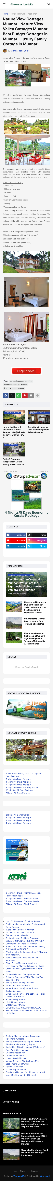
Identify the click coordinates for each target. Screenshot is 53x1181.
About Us (24, 1171)
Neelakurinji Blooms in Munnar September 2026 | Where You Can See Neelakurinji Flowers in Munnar (35, 607)
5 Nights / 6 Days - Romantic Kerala (22, 901)
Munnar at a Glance (15, 1055)
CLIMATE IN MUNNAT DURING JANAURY (25, 941)
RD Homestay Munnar (16, 999)
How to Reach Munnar (16, 1058)
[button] (4, 4)
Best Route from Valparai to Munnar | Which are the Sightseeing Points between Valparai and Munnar (34, 1123)
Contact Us (36, 1171)
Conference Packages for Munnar (21, 943)
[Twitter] (12, 395)
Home (5, 14)
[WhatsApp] (18, 395)
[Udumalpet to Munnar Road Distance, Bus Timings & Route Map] (14, 623)
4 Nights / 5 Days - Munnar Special (22, 898)
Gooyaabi (45, 1176)
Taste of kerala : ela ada (17, 935)
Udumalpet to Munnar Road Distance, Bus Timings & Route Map (34, 621)
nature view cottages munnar (15, 385)
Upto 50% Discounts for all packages (23, 921)
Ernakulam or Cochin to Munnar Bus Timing (25, 946)
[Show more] (37, 395)
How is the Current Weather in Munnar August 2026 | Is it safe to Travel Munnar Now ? (14, 432)
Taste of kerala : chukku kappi (20, 932)
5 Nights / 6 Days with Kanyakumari (22, 787)
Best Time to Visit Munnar (17, 1064)
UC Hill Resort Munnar (16, 1002)
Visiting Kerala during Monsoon (20, 982)
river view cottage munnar (14, 388)
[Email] (31, 395)
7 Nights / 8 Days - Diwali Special (21, 904)
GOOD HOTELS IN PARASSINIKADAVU (23, 1008)
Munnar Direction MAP (16, 1052)
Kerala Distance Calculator (18, 985)
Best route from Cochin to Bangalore (22, 938)
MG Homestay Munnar (16, 1005)
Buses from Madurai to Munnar (20, 929)
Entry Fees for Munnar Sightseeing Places (25, 966)
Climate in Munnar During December (22, 974)
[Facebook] (5, 395)
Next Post (44, 471)
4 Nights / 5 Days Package (18, 782)
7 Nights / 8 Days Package (18, 793)
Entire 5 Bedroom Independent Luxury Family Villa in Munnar (13, 461)
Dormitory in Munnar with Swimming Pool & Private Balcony (38, 429)
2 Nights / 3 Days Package (18, 815)
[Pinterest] (25, 395)
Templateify (19, 1176)
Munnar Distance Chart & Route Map (22, 1061)
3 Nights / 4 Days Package (18, 779)
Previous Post (10, 471)
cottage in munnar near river (23, 14)
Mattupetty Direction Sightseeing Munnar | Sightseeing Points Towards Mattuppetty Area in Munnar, (34, 638)
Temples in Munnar (14, 1066)
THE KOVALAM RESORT (17, 949)
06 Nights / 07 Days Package (19, 790)
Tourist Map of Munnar (16, 1069)
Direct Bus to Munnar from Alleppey (22, 963)
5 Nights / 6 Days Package (18, 784)
